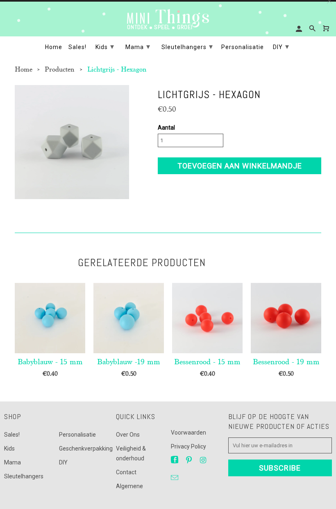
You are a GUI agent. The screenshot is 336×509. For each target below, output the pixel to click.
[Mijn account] (299, 29)
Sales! (12, 434)
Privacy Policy (188, 446)
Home (53, 47)
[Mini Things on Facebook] (175, 460)
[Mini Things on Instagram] (203, 460)
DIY (63, 462)
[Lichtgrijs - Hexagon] (72, 142)
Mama (12, 462)
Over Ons (128, 434)
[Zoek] (313, 29)
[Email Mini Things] (175, 477)
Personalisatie (77, 434)
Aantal (166, 127)
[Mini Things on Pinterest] (189, 460)
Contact (126, 472)
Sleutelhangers (23, 476)
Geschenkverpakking (86, 448)
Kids (9, 448)
